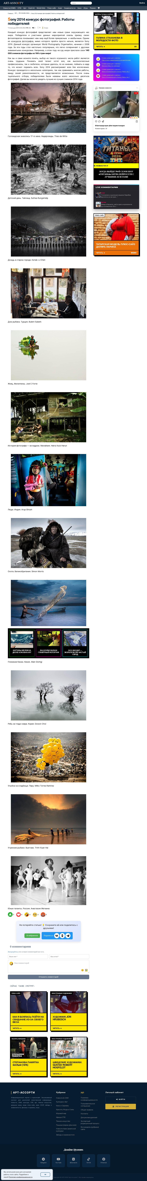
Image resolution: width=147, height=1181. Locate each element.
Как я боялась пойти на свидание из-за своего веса (28, 1019)
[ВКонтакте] (56, 935)
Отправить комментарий (48, 977)
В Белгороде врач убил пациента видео (110, 125)
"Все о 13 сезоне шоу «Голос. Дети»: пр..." (116, 71)
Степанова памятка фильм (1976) (26, 1063)
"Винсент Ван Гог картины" (111, 66)
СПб (19, 8)
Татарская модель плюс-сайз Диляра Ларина (115, 245)
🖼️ (86, 970)
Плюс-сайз (51, 8)
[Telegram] (67, 935)
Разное (93, 8)
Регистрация (122, 1106)
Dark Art (31, 8)
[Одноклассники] (62, 935)
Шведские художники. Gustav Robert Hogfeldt (67, 1064)
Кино (79, 8)
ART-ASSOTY (13, 3)
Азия (60, 8)
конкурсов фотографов (22, 41)
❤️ (131, 118)
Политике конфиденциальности (20, 1177)
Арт (24, 8)
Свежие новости (105, 88)
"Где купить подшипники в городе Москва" (116, 60)
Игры (86, 8)
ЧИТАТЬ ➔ (17, 1028)
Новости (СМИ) (9, 8)
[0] (10, 914)
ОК (45, 1174)
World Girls (41, 8)
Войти (142, 3)
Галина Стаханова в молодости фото (109, 39)
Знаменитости (69, 8)
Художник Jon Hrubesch (62, 1018)
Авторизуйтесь (13, 952)
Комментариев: (101, 128)
